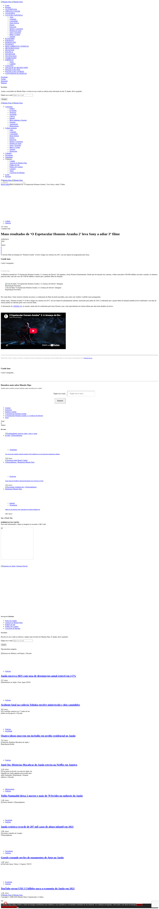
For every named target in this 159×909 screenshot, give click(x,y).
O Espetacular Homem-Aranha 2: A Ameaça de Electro (24, 416)
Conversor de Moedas (17, 173)
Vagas (12, 62)
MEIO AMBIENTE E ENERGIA (17, 46)
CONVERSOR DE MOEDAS (16, 73)
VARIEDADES (10, 58)
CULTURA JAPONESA (14, 15)
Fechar (139, 905)
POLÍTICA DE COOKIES (14, 71)
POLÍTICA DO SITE (12, 69)
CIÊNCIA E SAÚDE (12, 11)
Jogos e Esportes (15, 33)
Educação (13, 27)
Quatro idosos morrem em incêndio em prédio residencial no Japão (38, 735)
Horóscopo (13, 151)
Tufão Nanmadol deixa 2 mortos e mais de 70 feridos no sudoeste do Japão (42, 795)
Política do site (14, 165)
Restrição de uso (88, 358)
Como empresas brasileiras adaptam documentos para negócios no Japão (24, 480)
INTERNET (9, 44)
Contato (12, 161)
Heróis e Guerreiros (16, 29)
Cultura (7, 184)
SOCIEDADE (10, 54)
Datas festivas (14, 23)
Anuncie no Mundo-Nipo (18, 163)
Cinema (7, 408)
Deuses (12, 25)
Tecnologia (13, 505)
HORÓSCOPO (10, 42)
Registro (8, 7)
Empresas (8, 410)
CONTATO (9, 66)
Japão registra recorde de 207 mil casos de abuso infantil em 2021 (37, 826)
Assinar (4, 99)
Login (7, 5)
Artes (11, 17)
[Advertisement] (79, 202)
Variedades (13, 450)
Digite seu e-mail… (60, 394)
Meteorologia (14, 126)
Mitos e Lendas (15, 34)
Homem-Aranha (10, 412)
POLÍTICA (9, 52)
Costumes (13, 19)
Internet (12, 118)
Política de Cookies (16, 167)
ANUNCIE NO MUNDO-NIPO (16, 68)
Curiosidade (14, 21)
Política (12, 108)
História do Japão (15, 31)
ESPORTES (9, 40)
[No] (18, 907)
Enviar (4, 645)
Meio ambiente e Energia (18, 120)
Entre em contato (11, 621)
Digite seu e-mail (7, 95)
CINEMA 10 (17, 306)
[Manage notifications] (5, 903)
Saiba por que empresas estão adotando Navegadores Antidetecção (22, 509)
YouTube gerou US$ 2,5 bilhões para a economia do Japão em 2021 (38, 888)
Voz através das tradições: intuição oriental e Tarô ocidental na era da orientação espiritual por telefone (32, 454)
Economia (13, 110)
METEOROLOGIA (12, 48)
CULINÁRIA (10, 13)
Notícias (8, 223)
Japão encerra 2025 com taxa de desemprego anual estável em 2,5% (38, 675)
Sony (7, 417)
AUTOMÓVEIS (11, 9)
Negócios (13, 112)
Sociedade (13, 114)
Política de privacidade (9, 907)
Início (3, 184)
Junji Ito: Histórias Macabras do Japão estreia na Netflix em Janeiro (39, 764)
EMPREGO (9, 60)
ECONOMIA (10, 38)
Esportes (12, 122)
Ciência (12, 116)
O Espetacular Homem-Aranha (15, 414)
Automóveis (14, 124)
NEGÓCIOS (9, 50)
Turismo (12, 36)
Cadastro (13, 64)
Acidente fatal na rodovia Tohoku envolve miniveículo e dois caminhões (40, 704)
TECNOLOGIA (11, 56)
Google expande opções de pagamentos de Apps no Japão (32, 857)
